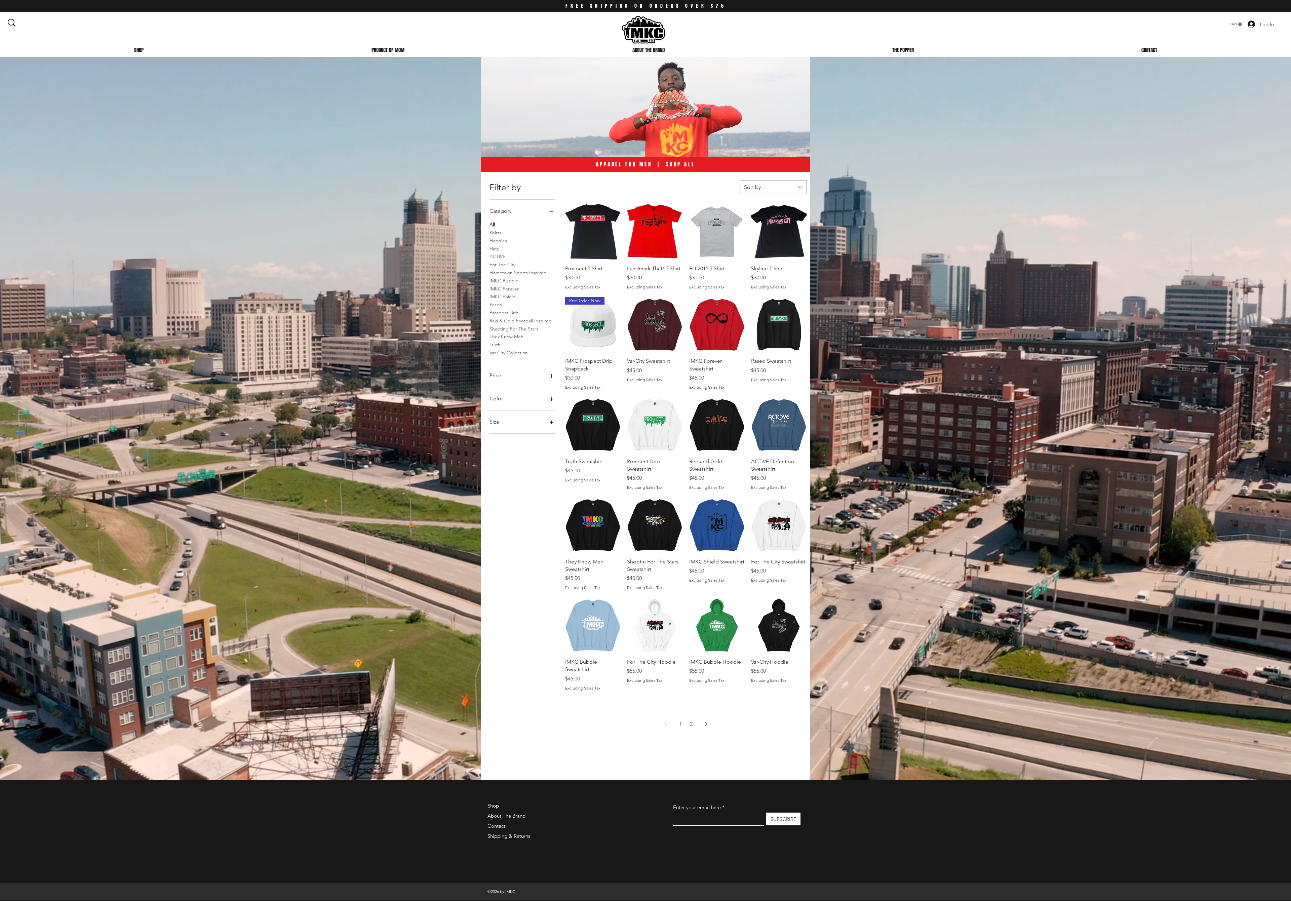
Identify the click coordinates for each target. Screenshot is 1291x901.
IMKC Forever (504, 289)
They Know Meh (506, 337)
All (492, 225)
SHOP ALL (680, 164)
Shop (493, 805)
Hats (494, 249)
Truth (495, 345)
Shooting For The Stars (514, 329)
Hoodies (498, 241)
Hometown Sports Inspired (518, 273)
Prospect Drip (504, 313)
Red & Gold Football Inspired (521, 321)
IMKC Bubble (504, 281)
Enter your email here (697, 807)
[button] (1236, 24)
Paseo (496, 305)
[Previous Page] (666, 724)
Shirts (495, 233)
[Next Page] (706, 724)
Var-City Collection (509, 353)
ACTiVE (497, 256)
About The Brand (506, 816)
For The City (502, 265)
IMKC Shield (503, 296)
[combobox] (773, 187)
